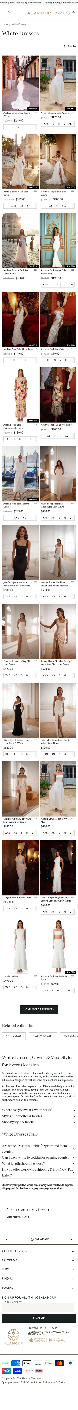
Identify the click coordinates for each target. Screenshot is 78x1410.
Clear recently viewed (18, 1217)
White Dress (13, 1036)
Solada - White (10, 976)
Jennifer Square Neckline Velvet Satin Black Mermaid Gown (16, 585)
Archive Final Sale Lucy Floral (55, 425)
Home (5, 25)
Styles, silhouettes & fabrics (22, 1116)
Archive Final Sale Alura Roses (18, 349)
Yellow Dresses (43, 1036)
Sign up (39, 1318)
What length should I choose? (23, 1163)
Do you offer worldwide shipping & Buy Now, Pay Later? (37, 1172)
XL (31, 439)
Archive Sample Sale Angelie (55, 113)
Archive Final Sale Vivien (53, 349)
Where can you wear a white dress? (27, 1110)
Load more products (39, 1009)
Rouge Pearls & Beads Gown (17, 898)
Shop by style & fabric (17, 1122)
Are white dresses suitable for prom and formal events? (35, 1148)
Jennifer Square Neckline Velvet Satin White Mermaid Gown (55, 585)
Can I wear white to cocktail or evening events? (35, 1157)
